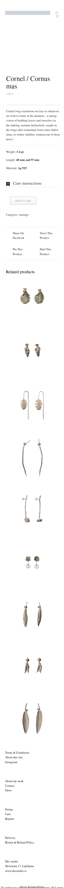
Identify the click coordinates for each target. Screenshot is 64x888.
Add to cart (23, 200)
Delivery (10, 838)
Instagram (11, 762)
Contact (10, 786)
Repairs (9, 819)
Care (8, 814)
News (8, 790)
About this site (14, 757)
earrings (24, 215)
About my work (14, 781)
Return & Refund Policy (19, 842)
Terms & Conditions (17, 753)
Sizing (9, 809)
